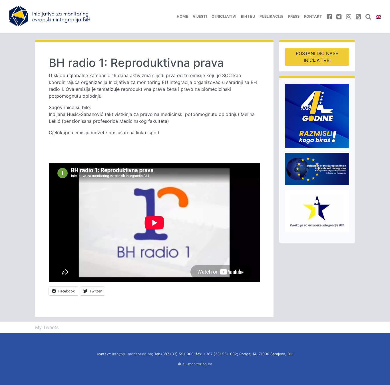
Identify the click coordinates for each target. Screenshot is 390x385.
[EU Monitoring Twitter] (339, 16)
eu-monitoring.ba (197, 364)
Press (293, 16)
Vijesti (200, 16)
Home (182, 16)
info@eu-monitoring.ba (132, 354)
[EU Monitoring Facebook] (329, 16)
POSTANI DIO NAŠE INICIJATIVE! (317, 57)
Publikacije (272, 16)
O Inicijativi (224, 16)
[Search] (368, 16)
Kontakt (313, 16)
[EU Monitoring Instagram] (348, 16)
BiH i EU (248, 16)
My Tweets (47, 327)
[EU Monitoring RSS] (358, 16)
